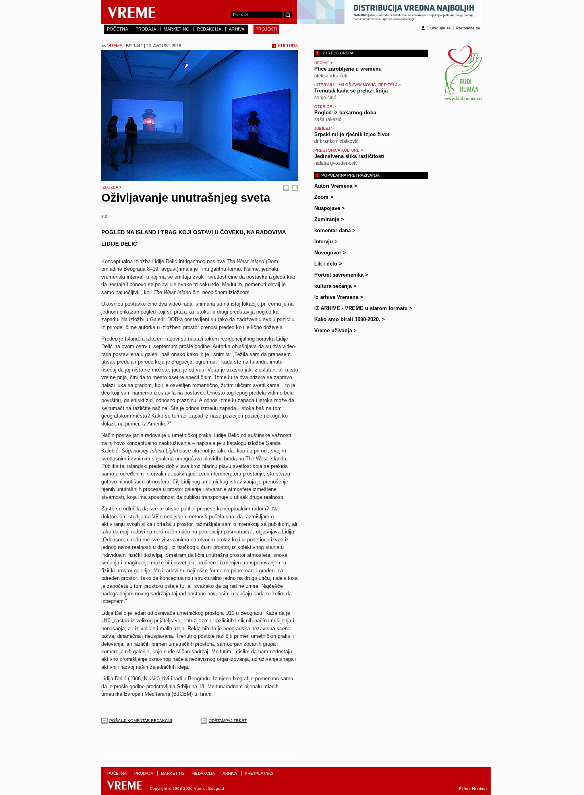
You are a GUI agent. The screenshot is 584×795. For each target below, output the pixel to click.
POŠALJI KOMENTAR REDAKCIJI (140, 720)
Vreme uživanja (335, 330)
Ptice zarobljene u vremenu (348, 69)
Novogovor (330, 253)
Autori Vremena (335, 186)
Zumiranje (329, 219)
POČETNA (117, 29)
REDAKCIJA (209, 29)
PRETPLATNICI (259, 773)
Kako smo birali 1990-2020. (349, 319)
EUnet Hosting (473, 788)
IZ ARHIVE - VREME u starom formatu (363, 308)
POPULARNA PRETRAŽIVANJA (350, 175)
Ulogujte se (440, 28)
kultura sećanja (335, 286)
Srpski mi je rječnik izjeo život (351, 134)
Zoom (323, 197)
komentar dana (335, 230)
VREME (141, 45)
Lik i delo (328, 264)
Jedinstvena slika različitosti (349, 156)
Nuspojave (329, 208)
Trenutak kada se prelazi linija (351, 91)
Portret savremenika (341, 275)
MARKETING (177, 29)
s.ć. (104, 216)
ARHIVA (236, 29)
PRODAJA (145, 29)
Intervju (326, 241)
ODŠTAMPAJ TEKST (228, 720)
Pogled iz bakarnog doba (345, 112)
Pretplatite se (468, 28)
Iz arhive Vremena (338, 297)
